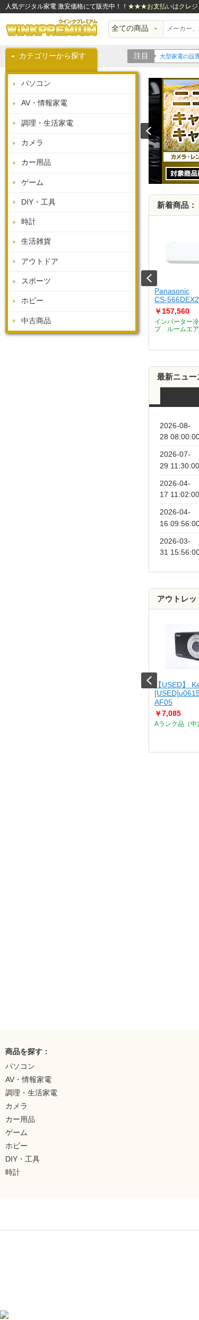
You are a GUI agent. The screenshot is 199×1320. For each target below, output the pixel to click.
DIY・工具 (38, 202)
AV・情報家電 (44, 103)
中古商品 (36, 321)
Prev (149, 278)
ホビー (32, 301)
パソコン (36, 83)
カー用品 (36, 162)
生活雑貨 (36, 241)
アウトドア (39, 261)
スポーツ (36, 281)
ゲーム (32, 183)
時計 (28, 222)
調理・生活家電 (47, 123)
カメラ (32, 143)
